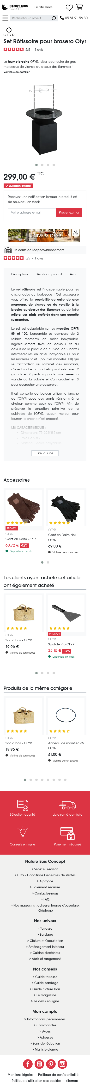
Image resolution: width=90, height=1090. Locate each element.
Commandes (46, 1025)
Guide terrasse (46, 977)
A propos (46, 881)
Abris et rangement (46, 959)
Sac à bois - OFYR (19, 640)
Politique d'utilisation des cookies (37, 1081)
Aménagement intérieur (46, 947)
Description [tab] (19, 274)
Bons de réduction (46, 1043)
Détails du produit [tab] (49, 274)
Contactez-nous (46, 893)
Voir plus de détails (16, 72)
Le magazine (46, 995)
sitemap (72, 1081)
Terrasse (46, 928)
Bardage (46, 934)
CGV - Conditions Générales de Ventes (46, 875)
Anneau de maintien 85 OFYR (66, 745)
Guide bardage (46, 983)
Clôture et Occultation (46, 941)
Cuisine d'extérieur (46, 953)
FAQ (46, 899)
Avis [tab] (73, 274)
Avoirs (46, 1031)
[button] (36, 165)
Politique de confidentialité (58, 1075)
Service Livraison (46, 869)
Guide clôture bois (46, 989)
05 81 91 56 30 (76, 18)
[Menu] (5, 18)
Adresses (46, 1037)
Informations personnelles (46, 1019)
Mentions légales (21, 1075)
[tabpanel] (45, 372)
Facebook (28, 1064)
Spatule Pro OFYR (61, 644)
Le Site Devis (44, 7)
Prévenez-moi (69, 212)
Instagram (62, 1064)
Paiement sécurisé (46, 887)
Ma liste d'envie (46, 1049)
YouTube (39, 1064)
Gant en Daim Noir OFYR (62, 537)
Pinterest (51, 1064)
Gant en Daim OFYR (21, 539)
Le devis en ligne (46, 1001)
